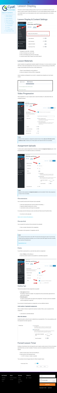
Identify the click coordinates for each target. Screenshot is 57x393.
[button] (28, 2)
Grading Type (9, 29)
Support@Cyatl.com (22, 243)
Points (8, 27)
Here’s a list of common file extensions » (25, 217)
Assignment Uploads (10, 21)
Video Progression (9, 20)
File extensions (10, 23)
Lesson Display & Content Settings (9, 16)
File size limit (9, 25)
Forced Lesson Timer (10, 30)
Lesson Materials (9, 18)
